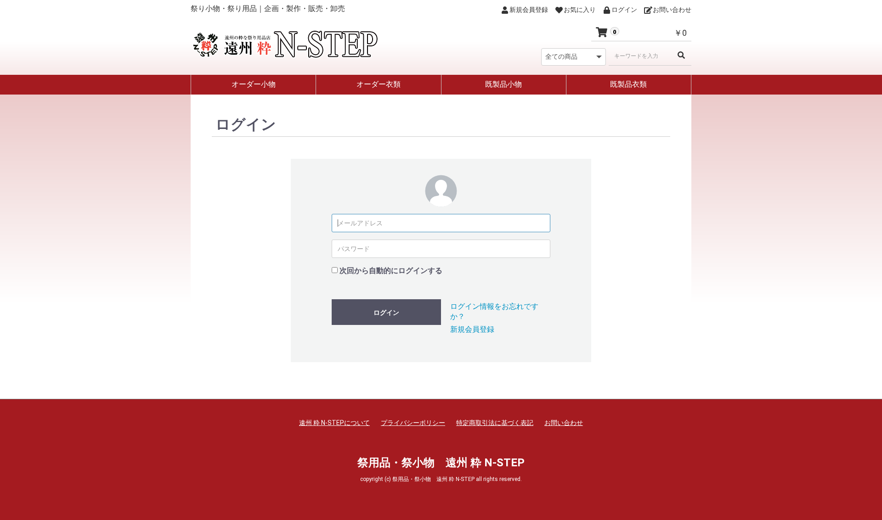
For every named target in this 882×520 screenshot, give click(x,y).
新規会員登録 (472, 329)
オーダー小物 (254, 84)
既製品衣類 (628, 84)
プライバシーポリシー (413, 422)
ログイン (386, 312)
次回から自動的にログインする (390, 270)
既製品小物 (503, 84)
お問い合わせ (563, 422)
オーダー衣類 (378, 84)
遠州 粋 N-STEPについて (334, 422)
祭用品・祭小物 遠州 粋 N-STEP (441, 462)
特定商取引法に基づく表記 (494, 422)
